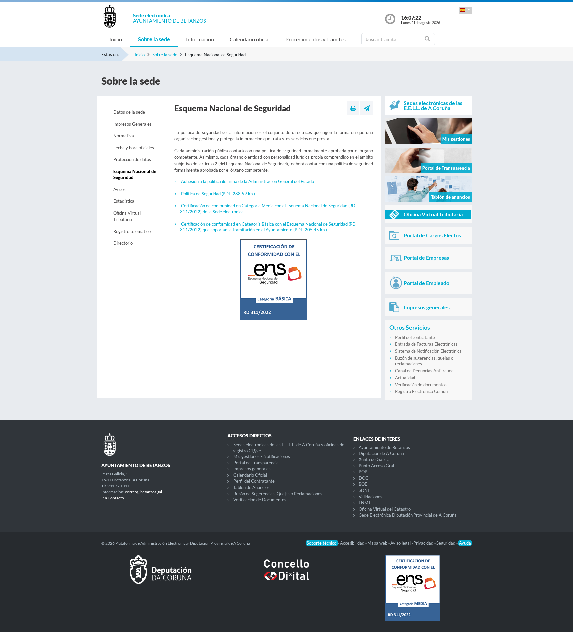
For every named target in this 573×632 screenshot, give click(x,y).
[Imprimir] (353, 108)
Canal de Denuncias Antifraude (424, 370)
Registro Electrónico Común (421, 391)
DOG (364, 478)
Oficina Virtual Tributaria (127, 216)
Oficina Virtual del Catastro (385, 509)
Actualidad (405, 377)
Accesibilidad (352, 543)
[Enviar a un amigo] (366, 108)
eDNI (364, 490)
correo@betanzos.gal (143, 491)
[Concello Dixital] (286, 575)
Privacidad (424, 543)
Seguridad (446, 543)
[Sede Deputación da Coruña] (160, 575)
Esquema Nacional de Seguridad (134, 174)
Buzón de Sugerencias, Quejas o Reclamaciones (277, 493)
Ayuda (465, 543)
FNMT (365, 502)
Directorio (123, 243)
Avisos (119, 189)
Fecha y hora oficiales (133, 147)
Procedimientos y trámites (316, 39)
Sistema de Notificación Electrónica (428, 351)
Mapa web (377, 543)
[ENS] (412, 593)
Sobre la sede (154, 39)
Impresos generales (252, 468)
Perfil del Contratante (254, 481)
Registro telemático (132, 231)
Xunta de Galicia (374, 459)
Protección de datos (132, 159)
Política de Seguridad (218, 193)
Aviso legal (401, 543)
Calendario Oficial (250, 475)
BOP (363, 471)
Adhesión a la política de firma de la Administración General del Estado (247, 181)
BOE (363, 484)
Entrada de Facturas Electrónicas (426, 344)
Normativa (123, 135)
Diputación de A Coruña (381, 453)
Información (200, 39)
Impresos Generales (132, 124)
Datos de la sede (129, 112)
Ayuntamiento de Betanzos (384, 447)
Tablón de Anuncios (251, 487)
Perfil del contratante (415, 337)
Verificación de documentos (421, 384)
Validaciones (370, 496)
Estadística (123, 201)
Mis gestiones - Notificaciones (261, 456)
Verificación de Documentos (259, 499)
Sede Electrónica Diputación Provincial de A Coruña (408, 515)
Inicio (115, 39)
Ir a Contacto (112, 497)
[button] (465, 10)
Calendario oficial (250, 39)
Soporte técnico (322, 543)
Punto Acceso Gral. (377, 465)
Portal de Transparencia (256, 462)
